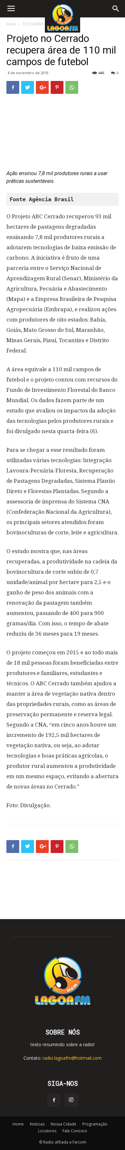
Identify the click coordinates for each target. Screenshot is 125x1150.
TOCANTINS (33, 24)
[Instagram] (71, 1100)
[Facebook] (53, 1100)
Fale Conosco (75, 1131)
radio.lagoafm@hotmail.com (72, 1058)
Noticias (37, 1124)
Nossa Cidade (63, 1124)
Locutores (47, 1131)
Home (18, 1124)
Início (11, 24)
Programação (94, 1124)
